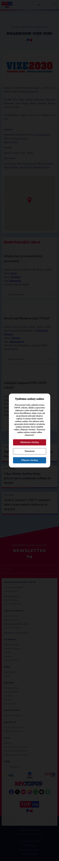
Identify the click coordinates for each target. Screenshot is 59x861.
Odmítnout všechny (29, 442)
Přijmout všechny (29, 460)
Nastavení (29, 451)
